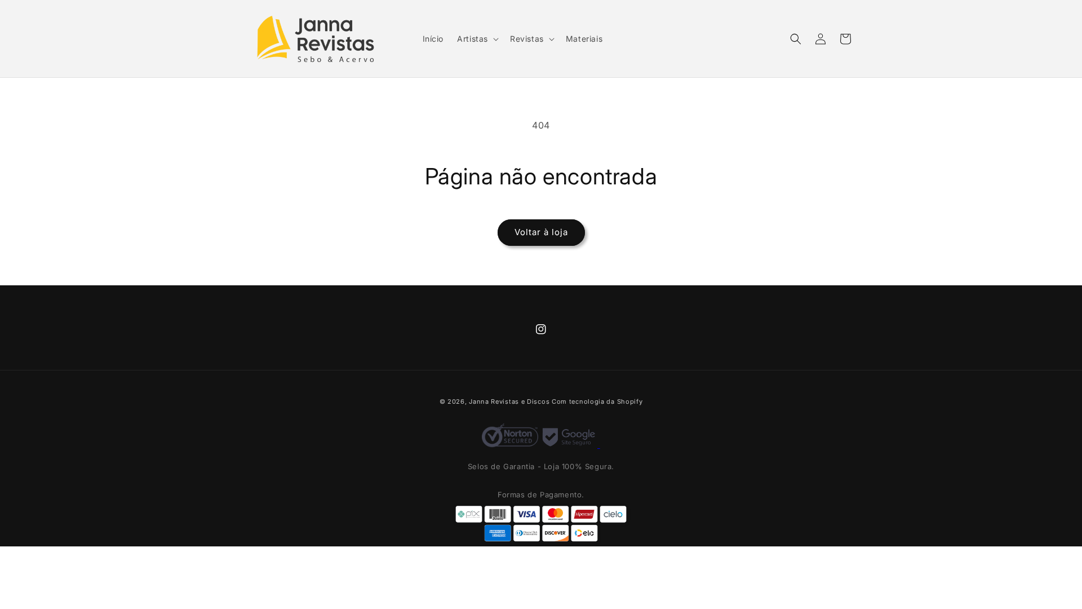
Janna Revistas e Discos (509, 401)
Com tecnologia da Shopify (597, 401)
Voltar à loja (541, 232)
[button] (476, 39)
